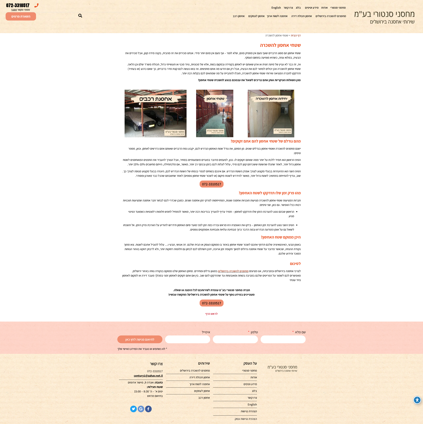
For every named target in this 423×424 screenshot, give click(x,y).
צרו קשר (288, 7)
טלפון (254, 332)
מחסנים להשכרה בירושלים (331, 16)
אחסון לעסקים (256, 16)
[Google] (141, 409)
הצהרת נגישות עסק (246, 419)
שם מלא (300, 332)
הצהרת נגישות (249, 411)
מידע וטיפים (312, 7)
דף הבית (296, 35)
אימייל (206, 332)
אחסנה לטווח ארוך (277, 16)
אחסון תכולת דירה (301, 16)
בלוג (298, 7)
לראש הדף (211, 314)
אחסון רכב (239, 16)
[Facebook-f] (148, 409)
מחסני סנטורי (338, 7)
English (276, 7)
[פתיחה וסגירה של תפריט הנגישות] (417, 400)
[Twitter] (133, 409)
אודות (324, 7)
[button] (80, 15)
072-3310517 (18, 5)
